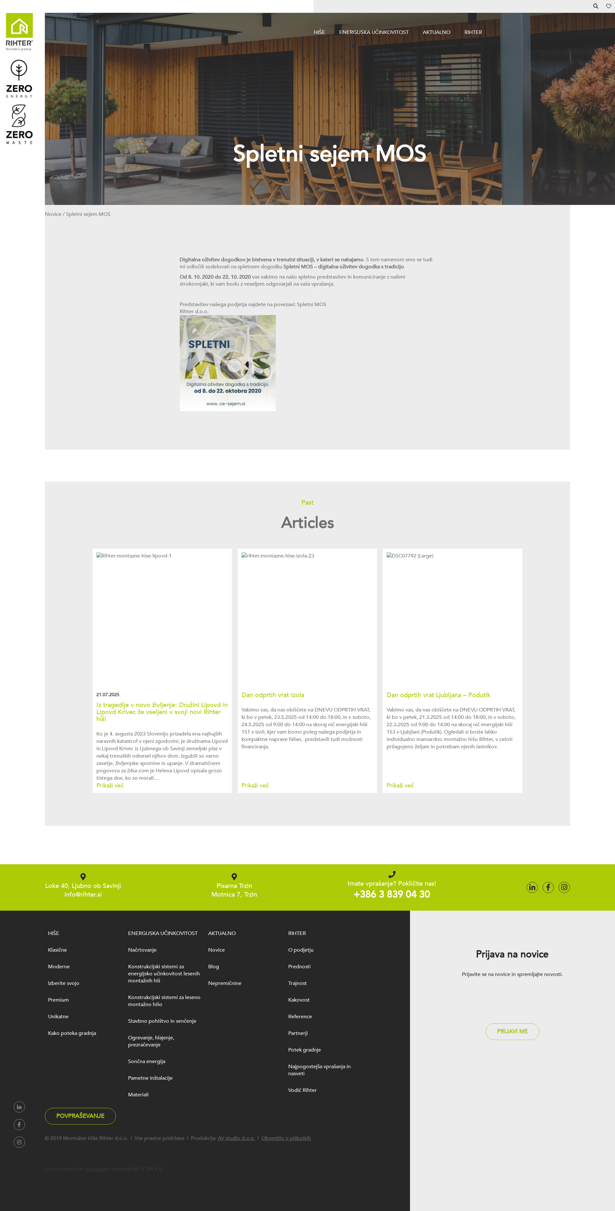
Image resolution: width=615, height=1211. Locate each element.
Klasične (57, 950)
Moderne (59, 966)
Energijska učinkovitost (374, 32)
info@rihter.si (83, 894)
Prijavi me (512, 1032)
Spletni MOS (311, 304)
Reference (300, 1016)
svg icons (96, 1169)
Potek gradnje (304, 1049)
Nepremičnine (225, 983)
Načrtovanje (142, 950)
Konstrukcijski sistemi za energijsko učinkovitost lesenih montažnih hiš (164, 973)
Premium (58, 1000)
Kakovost (299, 1000)
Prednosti (299, 966)
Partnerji (298, 1033)
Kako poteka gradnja (72, 1033)
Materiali (138, 1094)
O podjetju (301, 950)
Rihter (473, 32)
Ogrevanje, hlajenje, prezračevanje (151, 1041)
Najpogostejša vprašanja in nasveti (319, 1070)
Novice (53, 214)
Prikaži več (110, 786)
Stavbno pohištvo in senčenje (162, 1021)
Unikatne (58, 1016)
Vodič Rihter (302, 1090)
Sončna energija (146, 1061)
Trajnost (297, 983)
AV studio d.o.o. (236, 1138)
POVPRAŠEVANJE (80, 1116)
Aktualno (436, 32)
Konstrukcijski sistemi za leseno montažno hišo (164, 1001)
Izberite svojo (63, 983)
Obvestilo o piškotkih (286, 1138)
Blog (213, 966)
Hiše (319, 32)
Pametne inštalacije (150, 1078)
